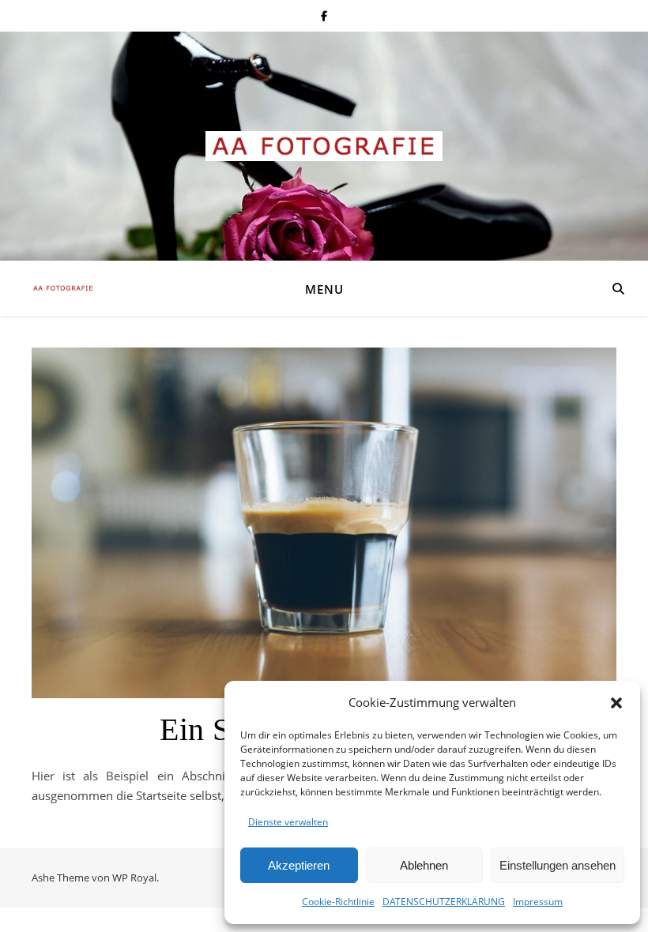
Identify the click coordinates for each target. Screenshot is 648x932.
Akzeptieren (299, 865)
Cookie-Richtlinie (338, 901)
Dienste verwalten (288, 822)
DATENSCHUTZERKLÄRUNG (443, 901)
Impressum (538, 901)
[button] (616, 703)
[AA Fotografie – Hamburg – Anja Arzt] (324, 146)
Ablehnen (424, 865)
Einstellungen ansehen (557, 865)
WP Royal (134, 877)
